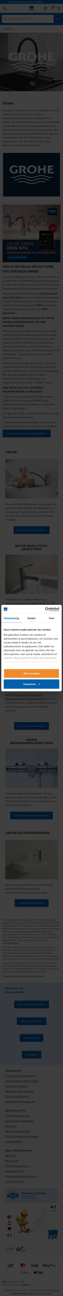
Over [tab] (51, 618)
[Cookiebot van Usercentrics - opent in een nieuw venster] (45, 609)
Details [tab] (32, 618)
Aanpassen (29, 684)
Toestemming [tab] (11, 618)
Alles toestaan (31, 673)
